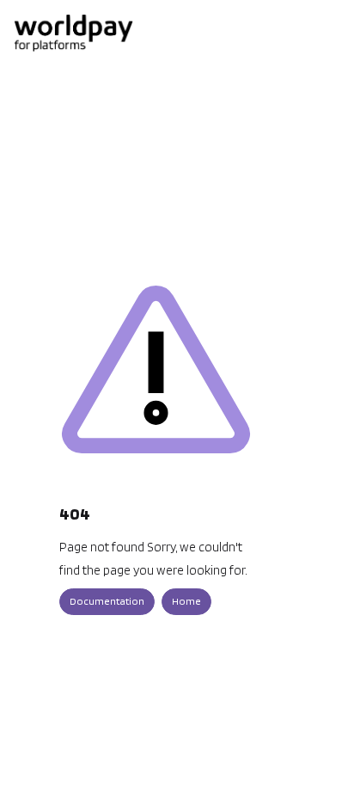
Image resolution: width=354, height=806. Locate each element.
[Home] (73, 33)
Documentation (107, 600)
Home (186, 600)
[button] (315, 763)
